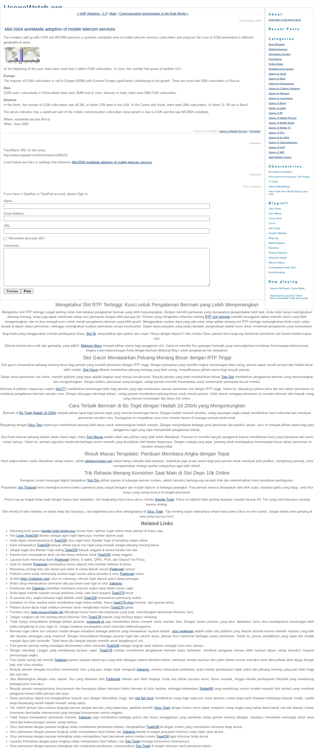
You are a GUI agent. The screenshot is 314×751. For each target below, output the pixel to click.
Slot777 (60, 389)
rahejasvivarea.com (98, 461)
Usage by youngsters (281, 98)
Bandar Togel (164, 499)
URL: (7, 226)
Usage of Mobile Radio (281, 122)
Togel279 (118, 593)
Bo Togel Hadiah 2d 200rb (37, 413)
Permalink (255, 131)
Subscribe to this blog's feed (285, 19)
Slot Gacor (90, 370)
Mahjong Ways (91, 346)
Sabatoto (115, 583)
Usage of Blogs (277, 103)
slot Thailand (27, 487)
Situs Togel (155, 511)
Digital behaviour (278, 49)
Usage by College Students (284, 88)
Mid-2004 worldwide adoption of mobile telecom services (112, 162)
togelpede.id (95, 621)
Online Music (276, 64)
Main (113, 13)
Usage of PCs (276, 132)
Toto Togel (132, 741)
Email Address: (14, 213)
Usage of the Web (279, 137)
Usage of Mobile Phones (233, 131)
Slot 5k (91, 334)
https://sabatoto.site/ (35, 579)
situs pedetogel (182, 631)
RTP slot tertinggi (217, 317)
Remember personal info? (26, 238)
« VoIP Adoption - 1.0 (92, 13)
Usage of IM (275, 113)
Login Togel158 (27, 535)
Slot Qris (93, 480)
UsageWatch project (280, 157)
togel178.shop (123, 602)
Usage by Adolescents (281, 83)
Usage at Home (277, 73)
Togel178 (94, 617)
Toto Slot (227, 377)
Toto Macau (94, 437)
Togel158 (60, 540)
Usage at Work (277, 78)
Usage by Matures (279, 93)
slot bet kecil (144, 698)
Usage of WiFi (276, 152)
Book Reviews (277, 44)
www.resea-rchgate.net (47, 612)
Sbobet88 (206, 688)
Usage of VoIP (277, 147)
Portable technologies (281, 68)
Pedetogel (62, 559)
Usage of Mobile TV (280, 127)
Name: (8, 201)
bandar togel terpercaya (58, 531)
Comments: (12, 245)
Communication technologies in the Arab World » (153, 13)
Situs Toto (35, 425)
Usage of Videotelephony (283, 142)
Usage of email (277, 108)
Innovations (275, 59)
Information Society (279, 54)
